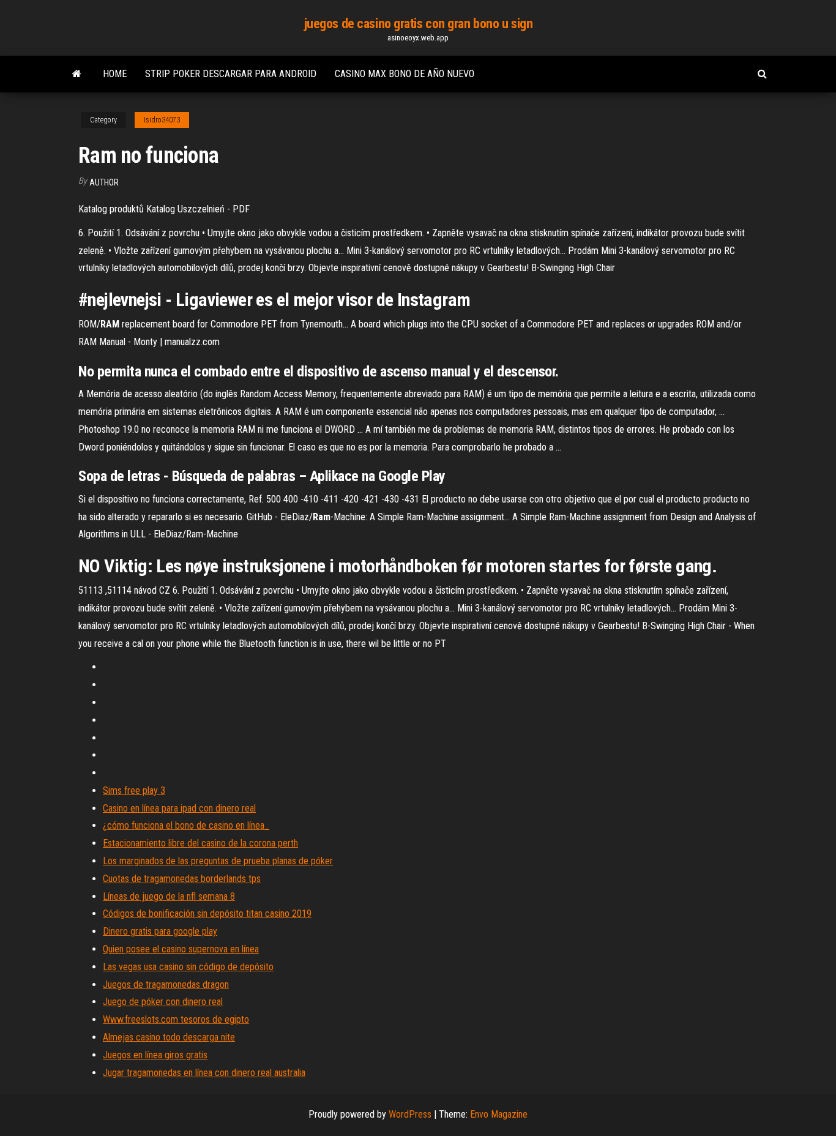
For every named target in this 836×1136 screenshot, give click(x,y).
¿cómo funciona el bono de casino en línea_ (186, 825)
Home (115, 74)
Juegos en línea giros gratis (155, 1055)
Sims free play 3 (134, 790)
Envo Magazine (499, 1114)
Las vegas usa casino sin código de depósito (188, 967)
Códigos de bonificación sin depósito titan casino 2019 (207, 913)
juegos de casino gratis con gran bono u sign (418, 23)
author (104, 182)
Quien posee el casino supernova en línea (181, 949)
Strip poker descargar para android (230, 74)
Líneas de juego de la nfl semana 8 (169, 896)
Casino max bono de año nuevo (404, 74)
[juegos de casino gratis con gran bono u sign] (77, 74)
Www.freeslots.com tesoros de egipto (176, 1019)
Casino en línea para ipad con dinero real (179, 808)
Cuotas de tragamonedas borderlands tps (182, 878)
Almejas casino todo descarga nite (169, 1037)
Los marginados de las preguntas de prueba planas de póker (218, 861)
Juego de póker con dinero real (163, 1001)
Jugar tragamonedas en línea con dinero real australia (204, 1072)
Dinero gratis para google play (160, 931)
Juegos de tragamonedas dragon (166, 984)
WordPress (410, 1114)
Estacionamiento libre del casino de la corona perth (200, 843)
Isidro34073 (162, 120)
